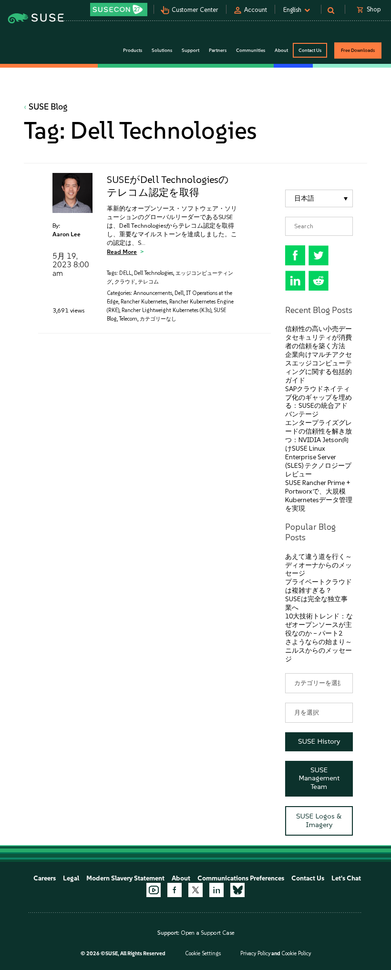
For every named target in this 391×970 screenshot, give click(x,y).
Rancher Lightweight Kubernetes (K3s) (166, 310)
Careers (44, 878)
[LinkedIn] (216, 890)
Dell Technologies (153, 273)
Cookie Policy (296, 953)
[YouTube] (153, 890)
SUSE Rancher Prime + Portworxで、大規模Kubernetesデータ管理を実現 (318, 496)
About (181, 878)
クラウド (124, 282)
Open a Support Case (207, 933)
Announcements (153, 293)
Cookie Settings (203, 953)
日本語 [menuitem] (304, 198)
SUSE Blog (48, 106)
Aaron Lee (66, 234)
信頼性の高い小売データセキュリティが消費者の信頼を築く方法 (318, 337)
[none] (319, 198)
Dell (179, 293)
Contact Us (309, 50)
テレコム (148, 282)
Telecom (128, 319)
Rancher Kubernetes (144, 302)
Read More (122, 251)
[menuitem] (319, 198)
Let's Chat (346, 878)
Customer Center (195, 9)
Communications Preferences (240, 878)
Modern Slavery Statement (125, 878)
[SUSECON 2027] (118, 9)
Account (255, 9)
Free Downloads (358, 50)
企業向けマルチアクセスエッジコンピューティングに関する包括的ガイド (318, 367)
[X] (195, 890)
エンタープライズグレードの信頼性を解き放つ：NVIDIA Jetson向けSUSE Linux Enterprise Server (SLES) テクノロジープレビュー (318, 448)
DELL (125, 273)
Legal (71, 878)
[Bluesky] (237, 890)
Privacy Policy (255, 953)
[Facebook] (174, 890)
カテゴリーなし (158, 319)
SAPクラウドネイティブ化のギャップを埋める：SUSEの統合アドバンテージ (318, 402)
